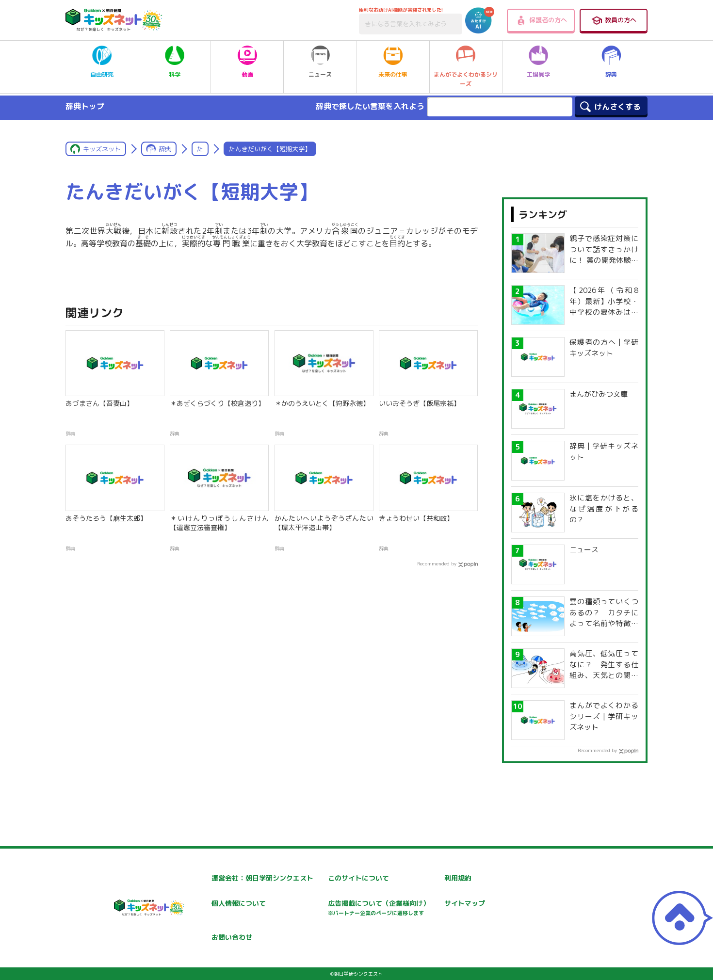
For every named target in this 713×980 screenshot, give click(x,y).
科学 (174, 74)
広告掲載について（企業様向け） (379, 907)
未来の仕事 (392, 74)
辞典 (611, 74)
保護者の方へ (548, 20)
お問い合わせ (231, 937)
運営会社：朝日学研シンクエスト (262, 878)
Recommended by (436, 563)
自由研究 (101, 74)
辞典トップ (84, 106)
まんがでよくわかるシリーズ (466, 79)
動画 (247, 74)
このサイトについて (358, 878)
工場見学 (538, 74)
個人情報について (238, 903)
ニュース (320, 74)
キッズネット (102, 149)
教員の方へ (620, 20)
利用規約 (457, 878)
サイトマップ (464, 903)
